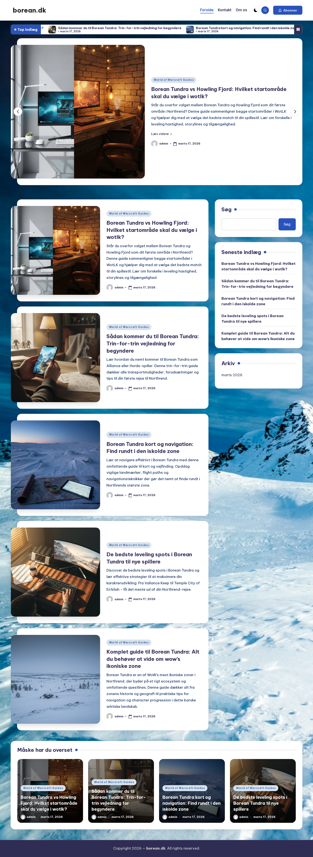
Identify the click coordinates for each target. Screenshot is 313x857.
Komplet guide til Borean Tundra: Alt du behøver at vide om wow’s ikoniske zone (152, 658)
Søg (226, 209)
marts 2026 (231, 375)
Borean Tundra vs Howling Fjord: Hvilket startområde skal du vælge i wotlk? (151, 230)
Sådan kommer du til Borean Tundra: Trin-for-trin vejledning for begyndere (152, 343)
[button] (287, 10)
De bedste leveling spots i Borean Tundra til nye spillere (252, 319)
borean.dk (29, 10)
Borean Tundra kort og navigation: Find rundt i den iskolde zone (184, 28)
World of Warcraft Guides (198, 83)
